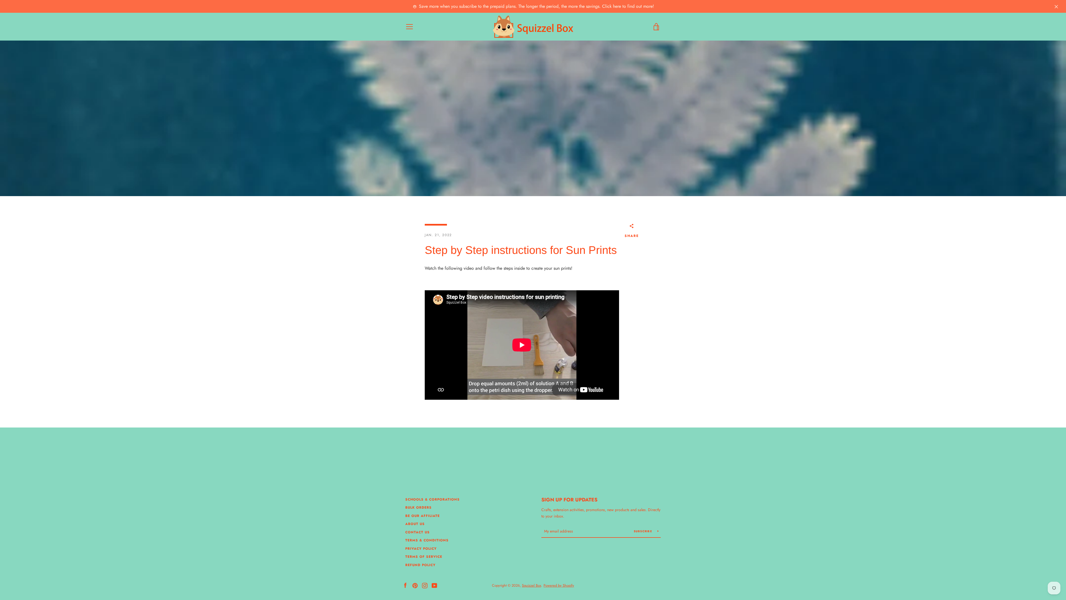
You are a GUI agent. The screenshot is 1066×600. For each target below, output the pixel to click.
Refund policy (420, 565)
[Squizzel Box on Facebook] (405, 585)
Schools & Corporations (432, 499)
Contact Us (417, 532)
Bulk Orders (418, 507)
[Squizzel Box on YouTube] (434, 585)
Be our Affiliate (422, 515)
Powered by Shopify (559, 585)
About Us (415, 523)
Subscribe (643, 531)
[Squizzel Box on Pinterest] (415, 585)
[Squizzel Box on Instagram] (425, 585)
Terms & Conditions (427, 540)
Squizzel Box (531, 585)
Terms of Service (423, 556)
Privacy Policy (421, 548)
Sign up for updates (569, 499)
